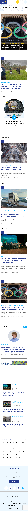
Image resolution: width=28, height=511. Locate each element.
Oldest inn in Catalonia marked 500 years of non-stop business (13, 425)
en (2, 58)
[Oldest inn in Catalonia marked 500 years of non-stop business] (7, 419)
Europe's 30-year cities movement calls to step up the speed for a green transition (13, 260)
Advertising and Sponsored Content (18, 503)
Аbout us (5, 494)
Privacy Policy (5, 503)
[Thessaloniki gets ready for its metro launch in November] (14, 153)
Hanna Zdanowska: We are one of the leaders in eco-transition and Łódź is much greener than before (13, 350)
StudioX (17, 508)
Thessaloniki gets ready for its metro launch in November (12, 168)
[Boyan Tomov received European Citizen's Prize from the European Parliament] (14, 364)
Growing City (14, 494)
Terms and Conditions (19, 501)
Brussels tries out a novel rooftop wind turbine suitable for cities (13, 215)
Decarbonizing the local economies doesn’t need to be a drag (14, 123)
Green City (18, 496)
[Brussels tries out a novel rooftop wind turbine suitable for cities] (14, 198)
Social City (10, 496)
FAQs (11, 501)
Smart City (22, 494)
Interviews (4, 2)
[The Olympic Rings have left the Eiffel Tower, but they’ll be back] (14, 293)
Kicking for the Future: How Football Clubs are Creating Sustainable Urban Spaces (11, 86)
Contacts (6, 501)
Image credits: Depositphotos (14, 505)
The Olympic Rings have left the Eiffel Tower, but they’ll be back (12, 46)
